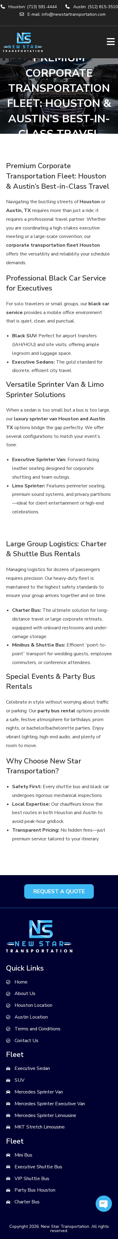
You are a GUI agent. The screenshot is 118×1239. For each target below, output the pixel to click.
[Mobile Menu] (111, 42)
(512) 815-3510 (103, 7)
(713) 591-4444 (42, 7)
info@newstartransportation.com (74, 14)
